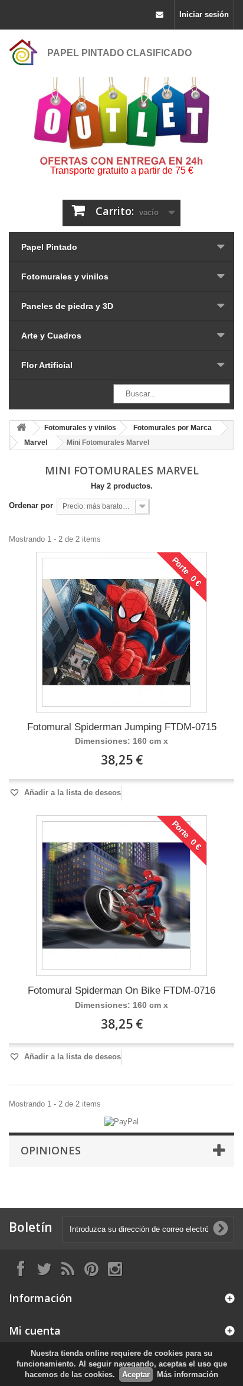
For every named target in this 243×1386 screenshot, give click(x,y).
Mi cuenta (35, 1330)
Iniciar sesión (204, 14)
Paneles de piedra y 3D (67, 306)
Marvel (35, 442)
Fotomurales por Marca (172, 428)
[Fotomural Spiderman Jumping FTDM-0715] (116, 632)
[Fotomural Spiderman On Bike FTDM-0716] (116, 895)
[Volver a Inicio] (21, 428)
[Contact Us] (159, 15)
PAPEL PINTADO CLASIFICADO (119, 53)
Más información (187, 1374)
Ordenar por (31, 505)
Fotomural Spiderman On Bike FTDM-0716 (121, 990)
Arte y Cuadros (51, 335)
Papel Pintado (49, 247)
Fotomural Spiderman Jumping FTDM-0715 (121, 727)
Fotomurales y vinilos (65, 276)
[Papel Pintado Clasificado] (23, 52)
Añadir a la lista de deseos (71, 792)
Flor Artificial (47, 365)
